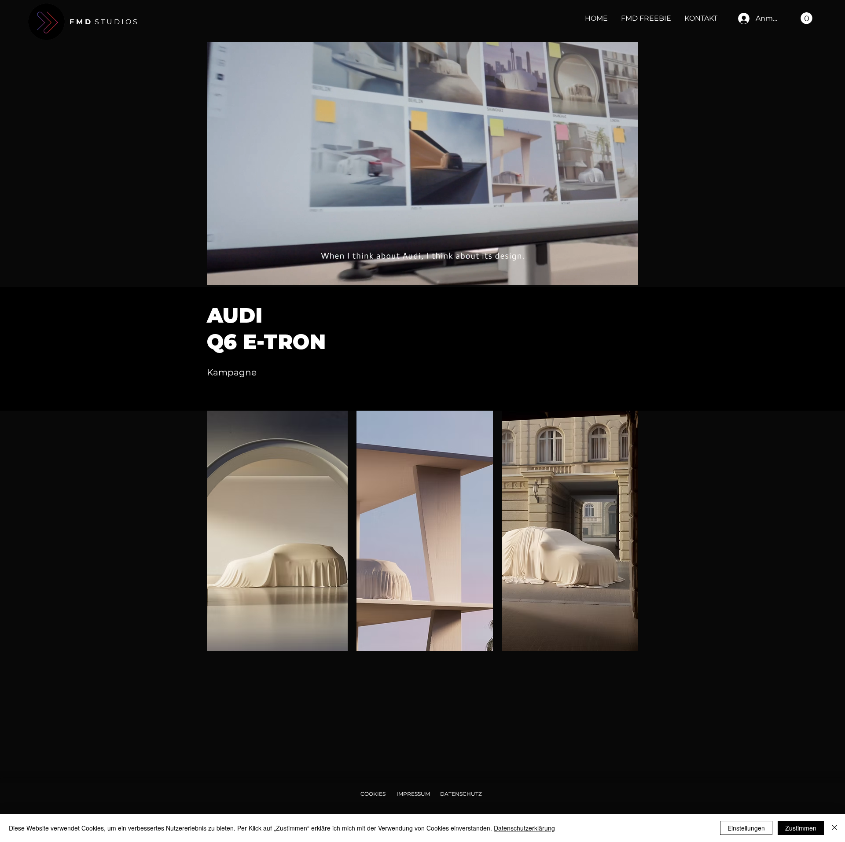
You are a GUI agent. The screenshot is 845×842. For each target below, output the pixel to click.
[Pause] (218, 273)
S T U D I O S (103, 22)
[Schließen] (834, 828)
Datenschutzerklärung (524, 828)
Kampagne (232, 372)
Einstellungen (746, 828)
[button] (806, 18)
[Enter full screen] (626, 273)
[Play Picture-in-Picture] (611, 273)
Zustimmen (800, 828)
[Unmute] (233, 273)
